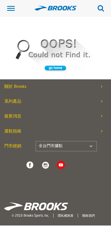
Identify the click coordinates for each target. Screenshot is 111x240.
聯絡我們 (88, 216)
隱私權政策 (65, 216)
